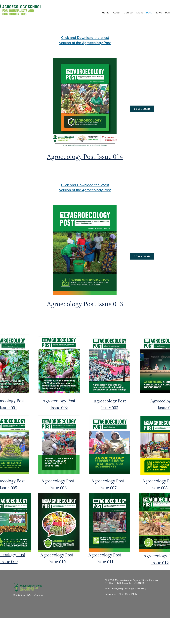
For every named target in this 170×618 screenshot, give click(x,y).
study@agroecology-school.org (129, 588)
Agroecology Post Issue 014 (85, 156)
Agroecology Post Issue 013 (85, 304)
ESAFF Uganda (34, 594)
